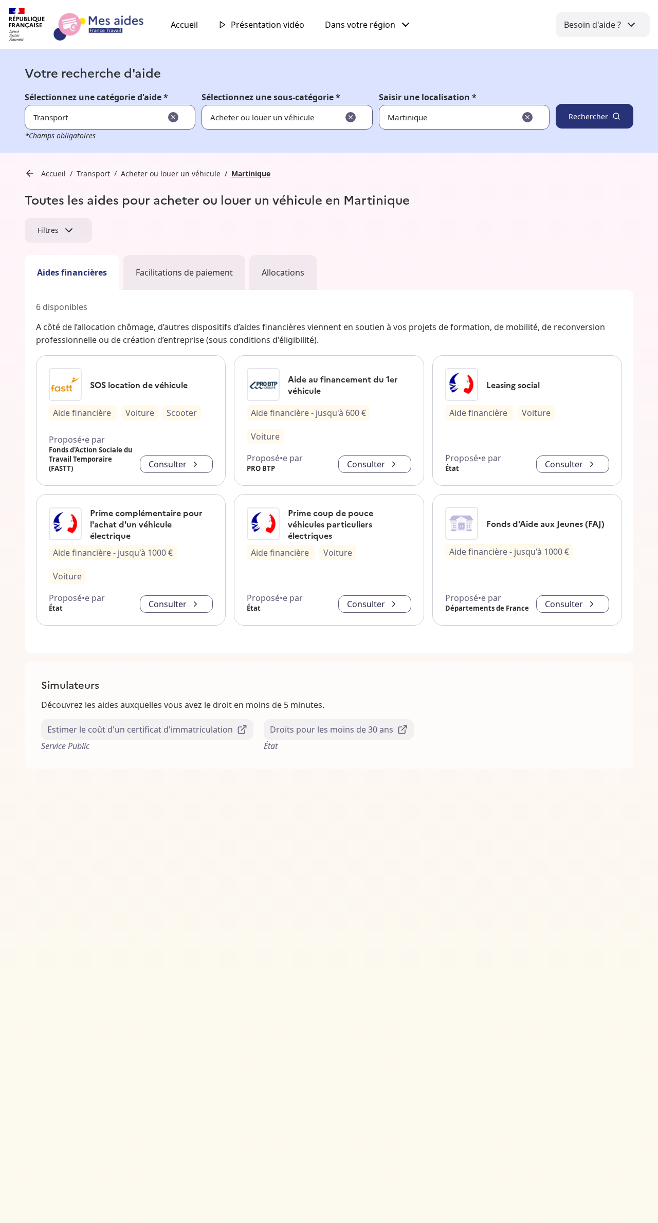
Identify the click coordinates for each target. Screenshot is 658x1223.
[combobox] (432, 117)
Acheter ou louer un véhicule (171, 173)
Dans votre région (360, 24)
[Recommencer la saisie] (173, 117)
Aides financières (72, 272)
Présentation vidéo (267, 24)
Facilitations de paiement (184, 272)
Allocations (283, 272)
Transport (93, 173)
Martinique (250, 173)
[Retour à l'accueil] (85, 24)
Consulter (168, 464)
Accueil (184, 24)
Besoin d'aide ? (592, 24)
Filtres (48, 230)
